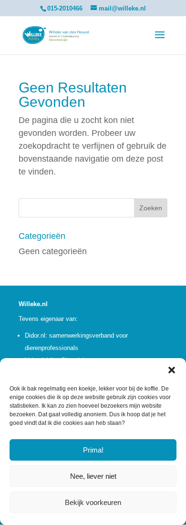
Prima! (93, 450)
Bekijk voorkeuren (93, 502)
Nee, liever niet (93, 476)
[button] (171, 370)
